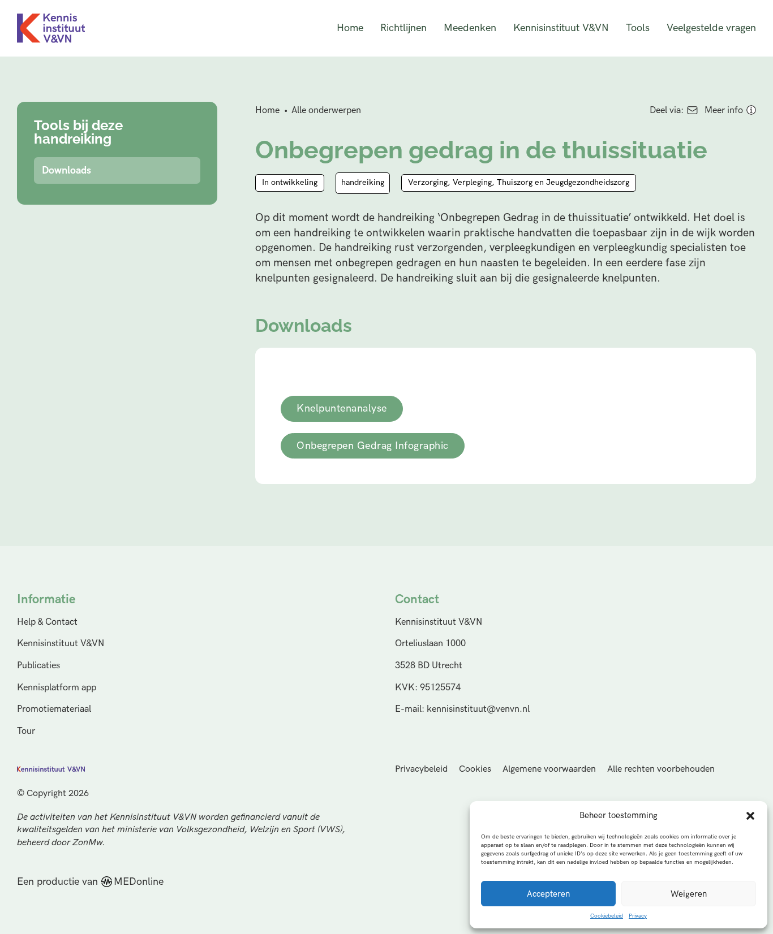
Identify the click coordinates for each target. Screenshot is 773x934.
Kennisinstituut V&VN (561, 28)
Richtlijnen (403, 28)
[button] (750, 815)
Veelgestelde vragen (711, 28)
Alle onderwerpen (326, 110)
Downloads (66, 170)
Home (350, 28)
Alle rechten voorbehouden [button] (661, 769)
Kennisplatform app (56, 687)
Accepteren (548, 894)
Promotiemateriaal (54, 709)
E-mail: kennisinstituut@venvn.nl (462, 709)
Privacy (638, 916)
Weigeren (689, 894)
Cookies (475, 769)
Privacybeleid (421, 769)
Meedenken (470, 28)
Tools (638, 28)
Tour (26, 731)
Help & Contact (47, 622)
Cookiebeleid (606, 916)
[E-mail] (692, 110)
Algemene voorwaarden (549, 769)
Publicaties (38, 665)
